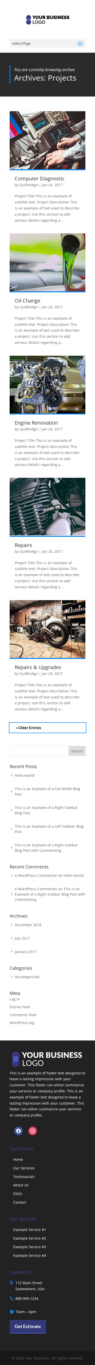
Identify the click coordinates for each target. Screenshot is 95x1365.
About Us (21, 1185)
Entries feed (20, 1006)
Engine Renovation (36, 422)
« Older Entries (28, 727)
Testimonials (24, 1176)
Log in (15, 999)
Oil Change (27, 300)
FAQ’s (17, 1193)
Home (18, 1159)
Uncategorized (27, 976)
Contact (19, 1202)
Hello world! (25, 775)
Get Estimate (28, 1326)
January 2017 (26, 951)
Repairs (23, 545)
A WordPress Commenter (36, 875)
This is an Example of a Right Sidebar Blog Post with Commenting (50, 894)
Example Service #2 (29, 1238)
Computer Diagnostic (40, 178)
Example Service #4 (29, 1255)
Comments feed (23, 1014)
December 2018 (28, 924)
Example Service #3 (29, 1246)
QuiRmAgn (29, 184)
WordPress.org (22, 1022)
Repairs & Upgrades (38, 667)
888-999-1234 (26, 1298)
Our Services (24, 1168)
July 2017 (22, 938)
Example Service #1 (29, 1229)
